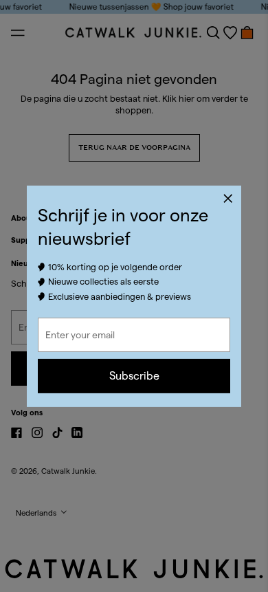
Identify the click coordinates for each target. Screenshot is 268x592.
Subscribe (134, 376)
